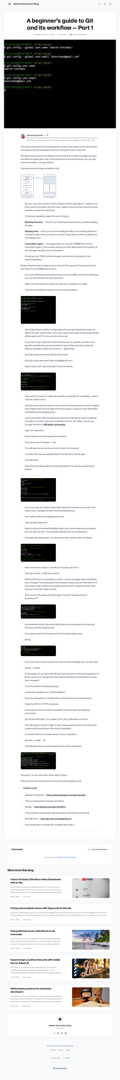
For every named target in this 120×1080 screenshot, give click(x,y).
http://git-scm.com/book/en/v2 (55, 819)
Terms (67, 1050)
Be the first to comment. (67, 857)
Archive (53, 1050)
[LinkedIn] (48, 135)
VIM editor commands (54, 424)
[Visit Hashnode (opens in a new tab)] (60, 1068)
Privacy (60, 1050)
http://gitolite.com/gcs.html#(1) (49, 807)
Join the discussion (99, 849)
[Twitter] (54, 1033)
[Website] (62, 1033)
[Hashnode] (65, 1033)
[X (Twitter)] (45, 135)
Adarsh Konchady (35, 135)
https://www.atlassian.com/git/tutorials (66, 795)
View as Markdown (80, 34)
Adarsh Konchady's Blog (26, 4)
